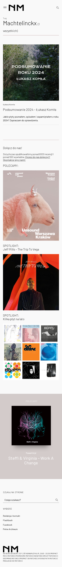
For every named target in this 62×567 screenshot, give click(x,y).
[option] (31, 438)
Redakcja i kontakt (11, 516)
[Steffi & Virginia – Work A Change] (31, 425)
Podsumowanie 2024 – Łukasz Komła (29, 109)
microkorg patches (24, 556)
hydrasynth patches (47, 558)
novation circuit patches (45, 556)
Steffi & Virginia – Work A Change (31, 460)
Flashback (7, 520)
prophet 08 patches (28, 558)
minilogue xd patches (12, 561)
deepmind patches (11, 558)
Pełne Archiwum (10, 529)
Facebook (7, 524)
